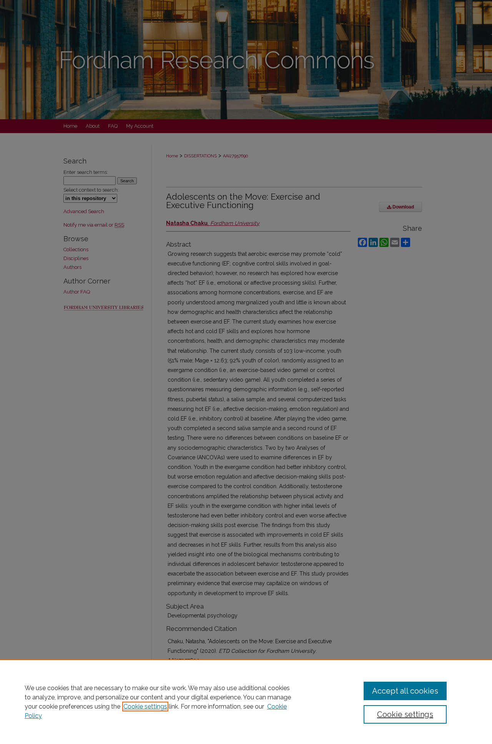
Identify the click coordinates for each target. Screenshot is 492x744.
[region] (246, 701)
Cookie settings (145, 706)
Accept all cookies (405, 691)
